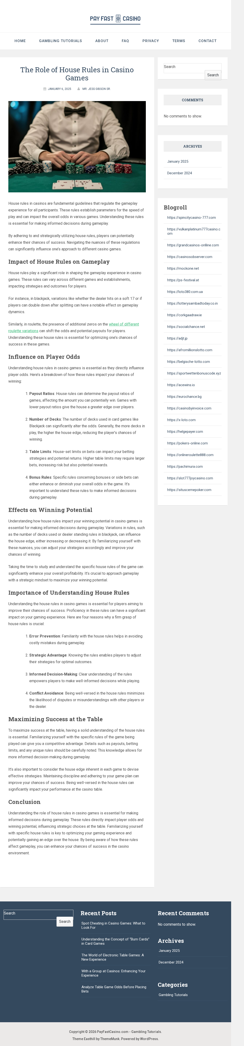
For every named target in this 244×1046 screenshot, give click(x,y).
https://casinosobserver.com (189, 257)
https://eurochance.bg (184, 396)
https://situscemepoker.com (189, 490)
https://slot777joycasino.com (190, 478)
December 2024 (179, 173)
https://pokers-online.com (187, 443)
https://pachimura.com (185, 466)
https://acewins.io (181, 385)
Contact (207, 41)
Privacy (150, 41)
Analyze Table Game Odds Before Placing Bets (113, 989)
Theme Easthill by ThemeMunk (95, 1039)
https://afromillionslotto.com (189, 350)
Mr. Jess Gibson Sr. (96, 89)
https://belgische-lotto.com (188, 362)
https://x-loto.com (181, 420)
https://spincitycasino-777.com (191, 217)
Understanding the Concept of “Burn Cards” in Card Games (115, 941)
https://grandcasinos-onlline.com (193, 245)
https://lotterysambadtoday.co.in (192, 303)
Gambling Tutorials (60, 41)
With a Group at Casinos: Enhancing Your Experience (113, 973)
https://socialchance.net (186, 327)
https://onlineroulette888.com (190, 455)
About (101, 41)
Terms (178, 41)
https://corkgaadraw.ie (184, 315)
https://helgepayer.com (185, 431)
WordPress (149, 1039)
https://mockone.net (183, 268)
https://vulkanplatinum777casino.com (193, 231)
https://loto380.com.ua (185, 292)
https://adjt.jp (177, 338)
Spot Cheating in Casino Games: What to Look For (113, 925)
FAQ (125, 41)
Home (20, 41)
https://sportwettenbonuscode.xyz (194, 373)
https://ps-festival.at (183, 280)
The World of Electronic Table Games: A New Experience (112, 957)
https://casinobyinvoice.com (189, 408)
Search (169, 66)
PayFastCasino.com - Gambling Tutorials (129, 1032)
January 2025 (177, 161)
